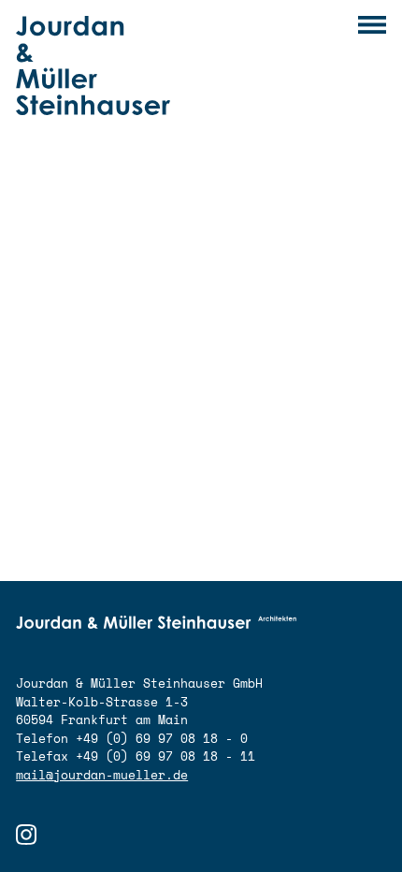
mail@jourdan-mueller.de (102, 774)
